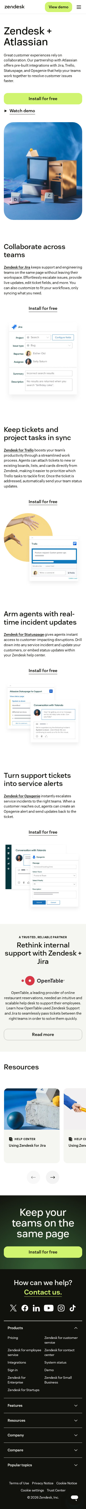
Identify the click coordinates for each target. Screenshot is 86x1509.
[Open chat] (74, 1497)
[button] (39, 1328)
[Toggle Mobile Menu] (79, 7)
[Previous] (33, 1177)
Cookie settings (32, 1490)
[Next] (52, 1177)
